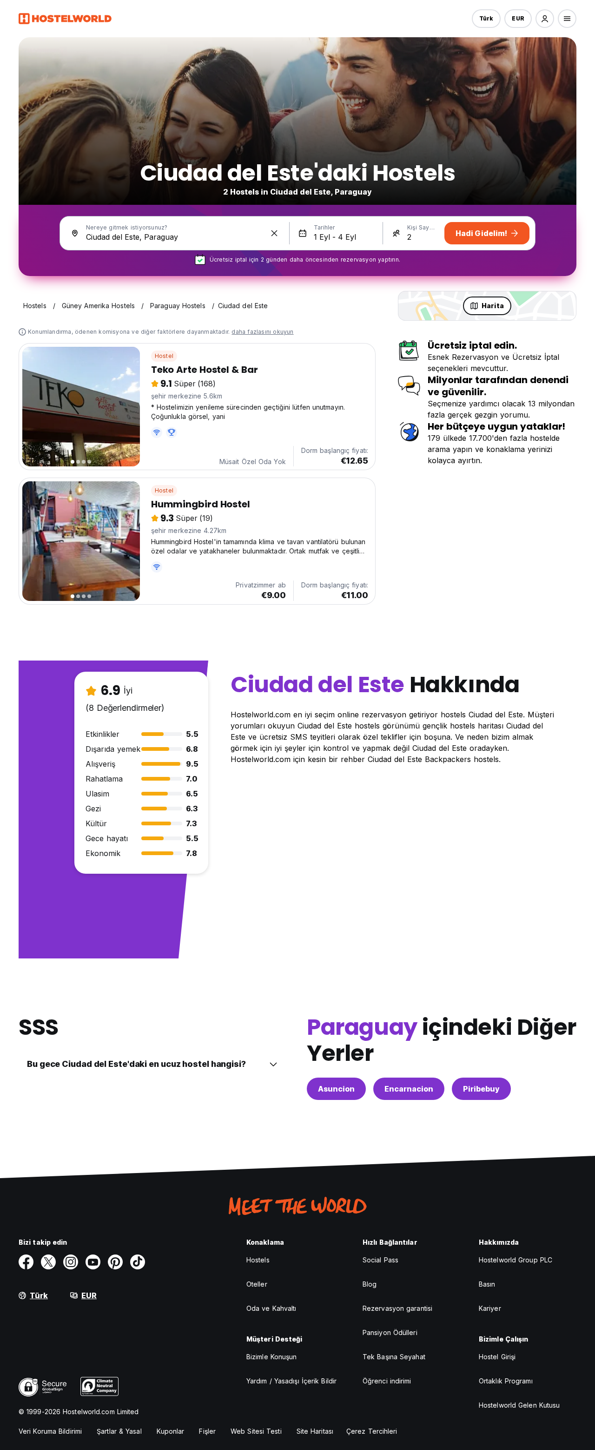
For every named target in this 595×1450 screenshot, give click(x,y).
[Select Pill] (545, 18)
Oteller (256, 1284)
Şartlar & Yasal (119, 1431)
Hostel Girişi (497, 1357)
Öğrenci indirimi (387, 1381)
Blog (370, 1284)
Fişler (207, 1431)
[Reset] (274, 233)
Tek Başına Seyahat (394, 1357)
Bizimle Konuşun (271, 1357)
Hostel (164, 355)
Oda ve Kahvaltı (271, 1308)
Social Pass (380, 1260)
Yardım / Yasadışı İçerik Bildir (291, 1381)
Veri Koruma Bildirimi (50, 1431)
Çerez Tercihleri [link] (371, 1431)
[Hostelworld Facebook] (26, 1261)
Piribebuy (481, 1088)
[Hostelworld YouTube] (93, 1261)
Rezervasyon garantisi (397, 1308)
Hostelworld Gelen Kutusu (519, 1405)
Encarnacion (408, 1088)
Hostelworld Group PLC (515, 1260)
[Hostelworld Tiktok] (137, 1261)
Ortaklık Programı (506, 1381)
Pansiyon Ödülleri (390, 1332)
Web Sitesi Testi (256, 1431)
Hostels (258, 1260)
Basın (487, 1284)
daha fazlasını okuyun (262, 331)
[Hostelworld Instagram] (70, 1261)
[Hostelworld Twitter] (48, 1261)
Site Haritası (315, 1431)
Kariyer (490, 1308)
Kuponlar (171, 1431)
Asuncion (336, 1088)
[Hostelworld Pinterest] (115, 1261)
